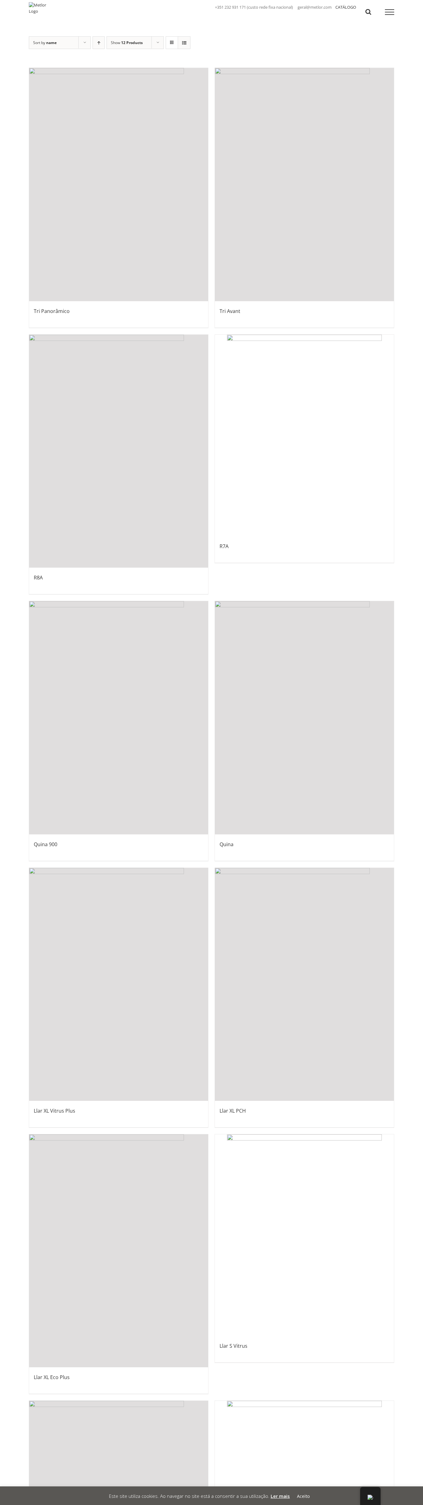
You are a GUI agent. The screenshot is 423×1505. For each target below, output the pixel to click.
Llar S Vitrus (233, 1345)
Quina (226, 844)
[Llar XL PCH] (304, 984)
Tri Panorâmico (52, 311)
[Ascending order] (99, 42)
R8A (38, 577)
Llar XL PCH (233, 1110)
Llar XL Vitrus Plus (54, 1110)
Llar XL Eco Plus (52, 1377)
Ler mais (280, 1496)
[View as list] (184, 43)
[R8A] (118, 451)
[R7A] (304, 435)
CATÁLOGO (345, 7)
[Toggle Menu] (389, 12)
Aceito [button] (303, 1496)
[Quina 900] (118, 717)
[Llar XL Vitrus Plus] (118, 984)
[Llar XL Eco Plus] (118, 1250)
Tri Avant (230, 311)
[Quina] (304, 717)
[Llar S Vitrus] (304, 1235)
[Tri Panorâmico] (118, 184)
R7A (224, 546)
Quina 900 (45, 844)
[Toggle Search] (368, 12)
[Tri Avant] (304, 184)
